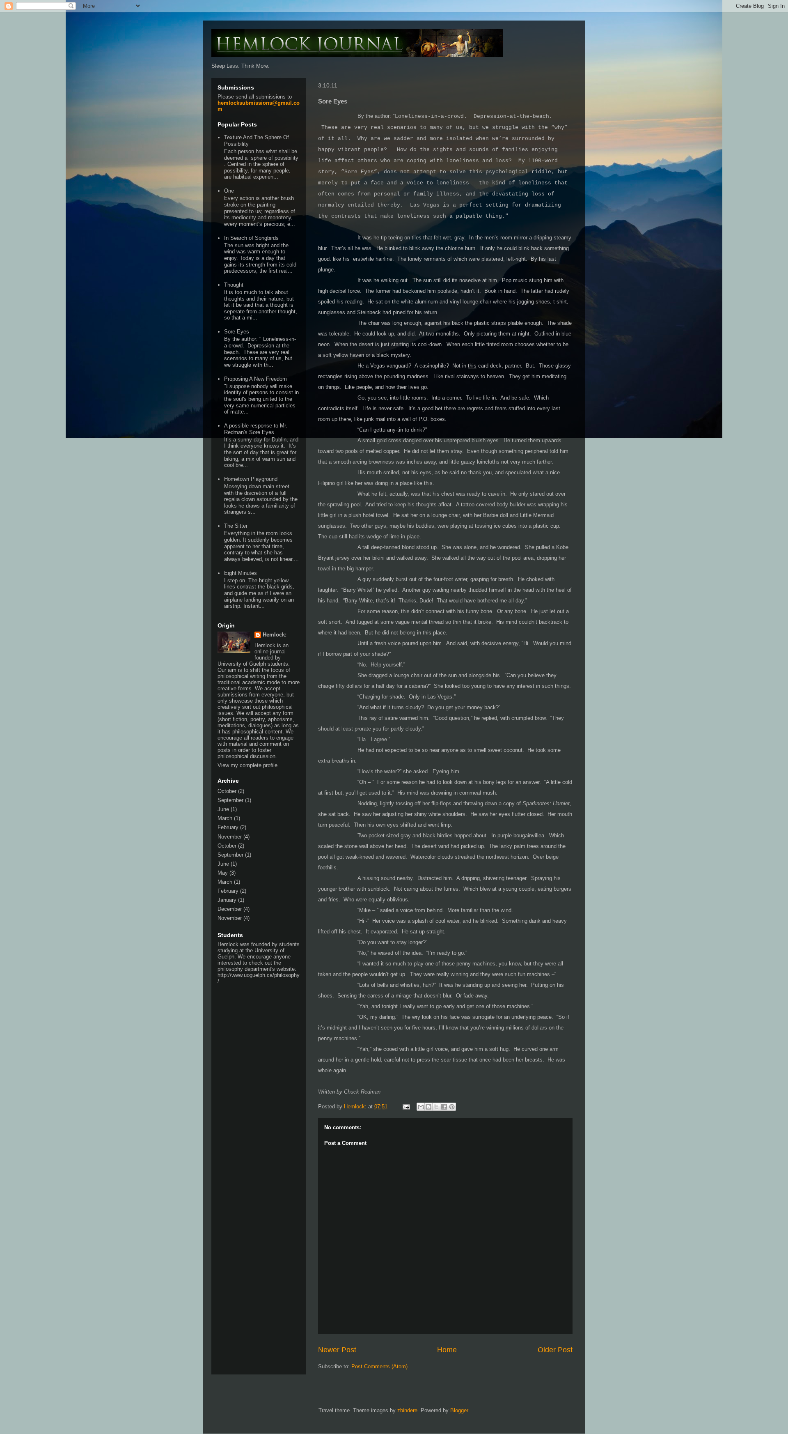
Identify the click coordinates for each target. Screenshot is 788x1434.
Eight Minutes (240, 573)
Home (447, 1350)
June (223, 809)
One (229, 191)
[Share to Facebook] (444, 1107)
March (225, 818)
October (227, 791)
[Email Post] (406, 1106)
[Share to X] (436, 1107)
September (230, 800)
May (223, 873)
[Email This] (421, 1107)
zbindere (407, 1410)
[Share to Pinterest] (452, 1107)
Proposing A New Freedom (255, 379)
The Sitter (235, 526)
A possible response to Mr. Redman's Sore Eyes (255, 429)
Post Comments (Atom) (379, 1366)
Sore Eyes (236, 332)
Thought (233, 285)
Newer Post (337, 1350)
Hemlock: (274, 635)
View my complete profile (247, 765)
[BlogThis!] (428, 1107)
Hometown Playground (250, 479)
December (230, 909)
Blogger (459, 1410)
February (228, 827)
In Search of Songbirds (251, 238)
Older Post (555, 1350)
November (230, 837)
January (227, 900)
